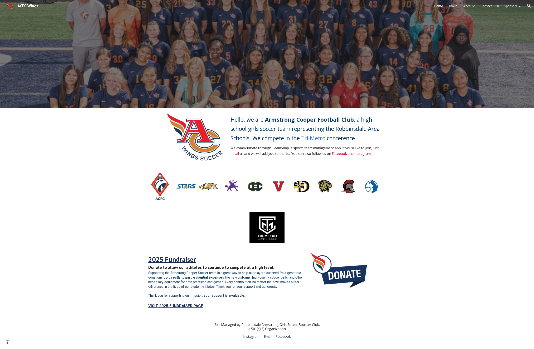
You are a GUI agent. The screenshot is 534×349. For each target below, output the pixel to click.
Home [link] (438, 6)
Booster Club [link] (489, 6)
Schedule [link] (468, 6)
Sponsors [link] (510, 6)
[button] (529, 6)
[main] (308, 135)
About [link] (452, 6)
